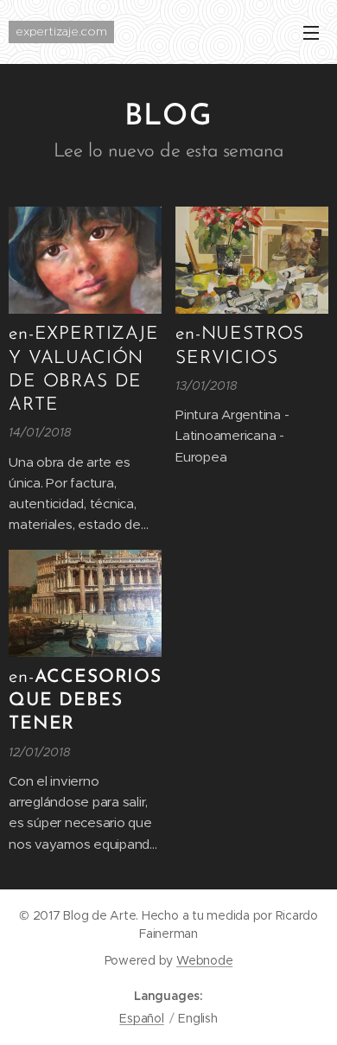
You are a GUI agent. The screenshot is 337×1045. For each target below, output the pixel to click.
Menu (311, 32)
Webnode (204, 960)
